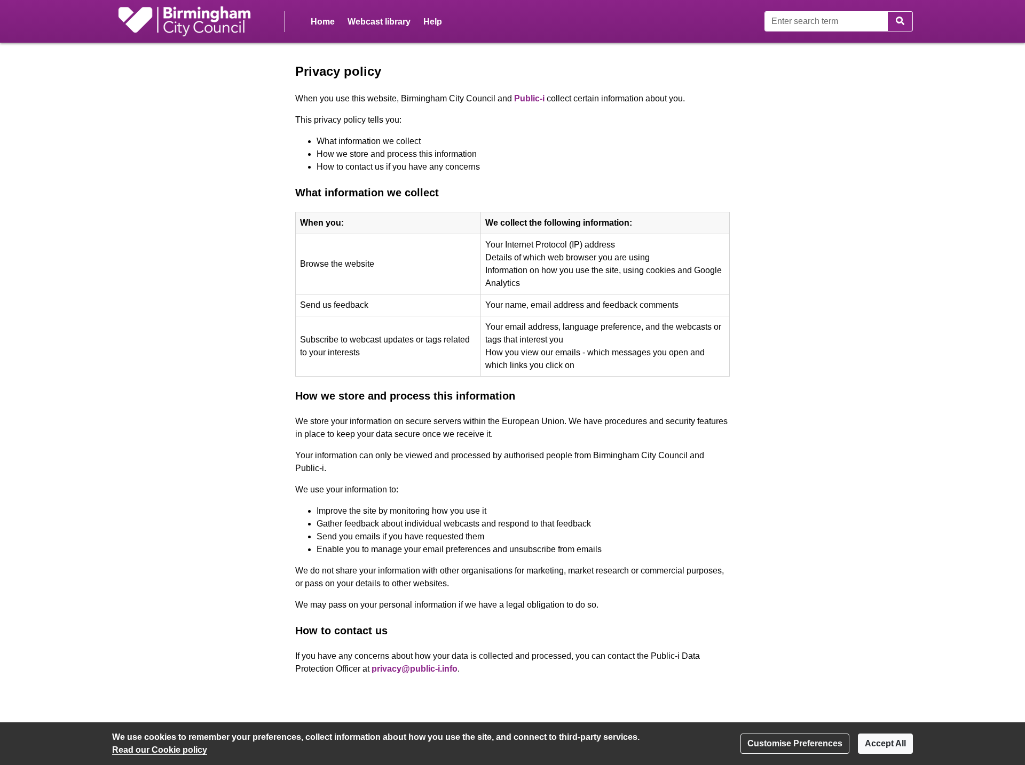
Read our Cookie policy (159, 749)
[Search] (900, 21)
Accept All (885, 743)
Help (432, 21)
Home (323, 21)
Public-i (529, 98)
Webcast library (379, 21)
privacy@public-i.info (415, 668)
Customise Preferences (794, 743)
